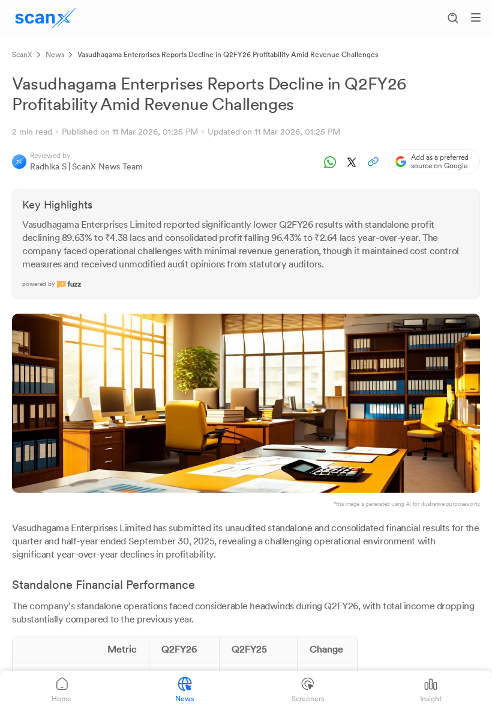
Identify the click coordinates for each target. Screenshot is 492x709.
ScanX (22, 54)
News (55, 54)
